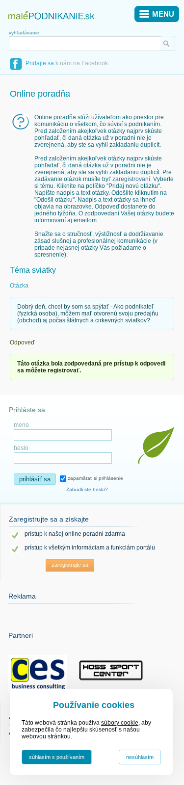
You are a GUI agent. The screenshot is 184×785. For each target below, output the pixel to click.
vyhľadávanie (24, 32)
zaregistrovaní (131, 179)
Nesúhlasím (140, 757)
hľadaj (167, 43)
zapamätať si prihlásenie (94, 478)
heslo (21, 448)
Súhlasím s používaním (56, 757)
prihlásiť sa (35, 479)
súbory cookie (119, 722)
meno (21, 424)
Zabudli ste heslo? (87, 489)
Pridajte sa (40, 63)
